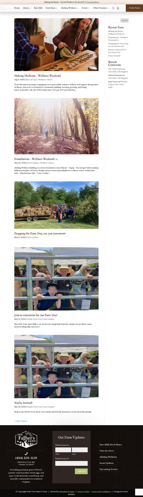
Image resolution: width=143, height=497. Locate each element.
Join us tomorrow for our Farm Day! (35, 315)
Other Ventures (100, 8)
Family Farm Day (34, 319)
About (26, 8)
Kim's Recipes (31, 80)
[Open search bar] (113, 8)
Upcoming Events (108, 469)
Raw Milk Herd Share (111, 445)
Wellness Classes (45, 80)
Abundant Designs (66, 492)
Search (124, 20)
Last (73, 454)
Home (17, 8)
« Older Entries (20, 421)
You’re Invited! (23, 403)
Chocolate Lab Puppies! (118, 72)
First (57, 454)
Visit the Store (107, 451)
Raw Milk (38, 8)
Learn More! (93, 2)
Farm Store (50, 8)
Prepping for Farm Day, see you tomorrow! (40, 233)
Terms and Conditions (100, 492)
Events (85, 8)
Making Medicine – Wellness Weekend (37, 76)
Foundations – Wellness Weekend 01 (36, 159)
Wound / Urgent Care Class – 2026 (118, 84)
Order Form (134, 8)
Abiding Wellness (68, 8)
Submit (81, 471)
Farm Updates (33, 163)
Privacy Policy (84, 492)
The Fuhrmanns (115, 69)
